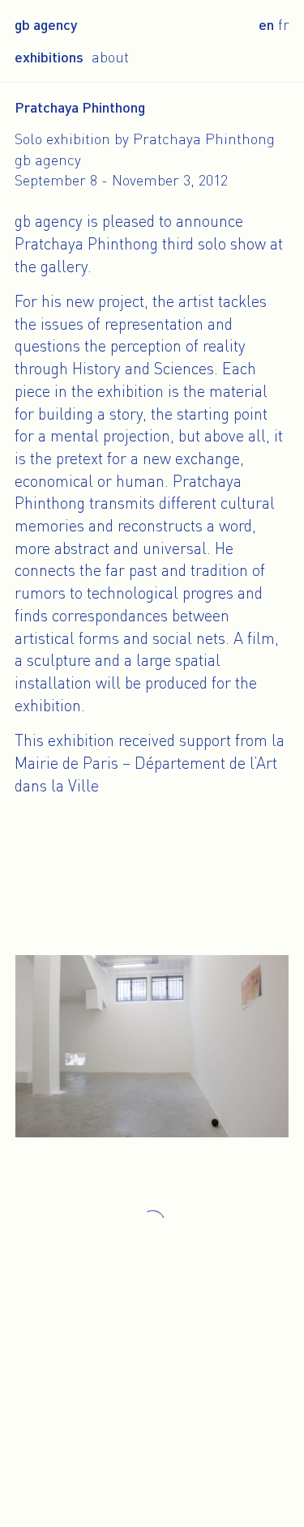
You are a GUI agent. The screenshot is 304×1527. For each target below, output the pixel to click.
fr (283, 24)
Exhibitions (49, 57)
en (266, 24)
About (110, 57)
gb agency (46, 24)
